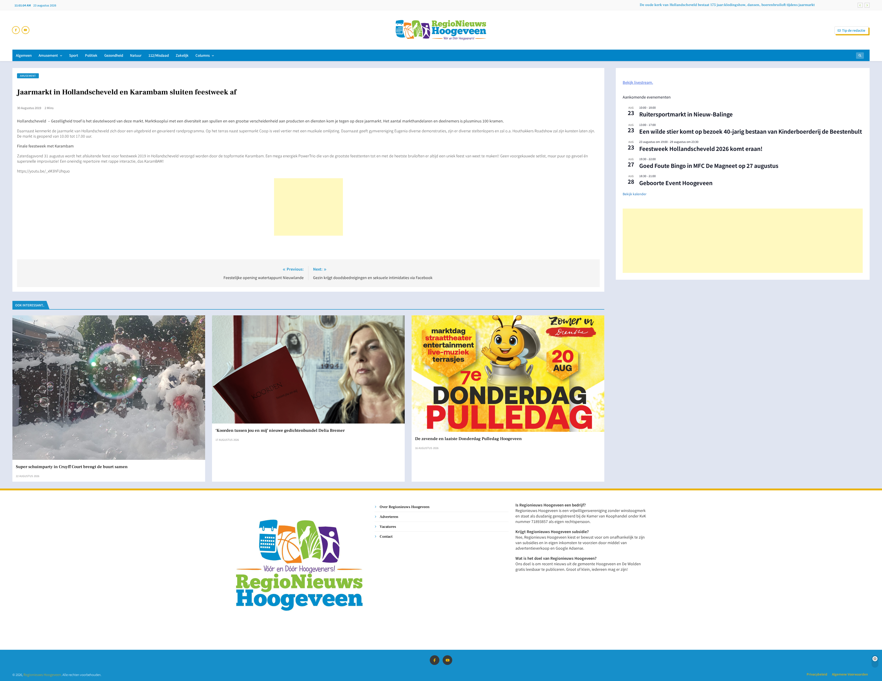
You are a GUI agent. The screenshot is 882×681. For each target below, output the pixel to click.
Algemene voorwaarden (850, 674)
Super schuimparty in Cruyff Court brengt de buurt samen (72, 466)
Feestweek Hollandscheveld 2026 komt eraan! (701, 148)
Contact (386, 536)
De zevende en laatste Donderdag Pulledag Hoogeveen (468, 438)
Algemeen (24, 55)
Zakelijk (182, 55)
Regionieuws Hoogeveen (42, 674)
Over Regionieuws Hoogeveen (405, 506)
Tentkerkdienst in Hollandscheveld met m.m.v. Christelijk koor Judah (757, 5)
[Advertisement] (308, 207)
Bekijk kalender (634, 194)
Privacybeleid (817, 674)
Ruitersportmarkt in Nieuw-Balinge (686, 114)
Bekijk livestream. (638, 82)
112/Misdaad (158, 55)
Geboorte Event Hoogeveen (675, 183)
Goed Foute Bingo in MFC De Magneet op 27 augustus (708, 165)
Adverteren (389, 516)
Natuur (135, 55)
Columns (202, 55)
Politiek (91, 55)
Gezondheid (113, 55)
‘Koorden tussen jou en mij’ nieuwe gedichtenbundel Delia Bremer (280, 430)
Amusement (48, 55)
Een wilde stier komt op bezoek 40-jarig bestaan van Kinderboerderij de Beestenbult (750, 131)
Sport (73, 55)
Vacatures (388, 526)
